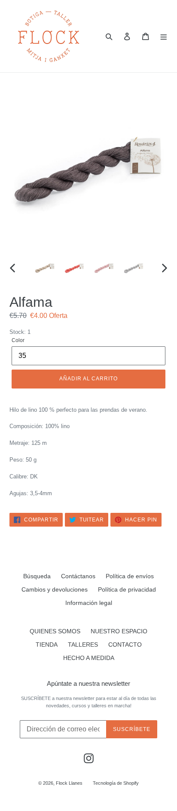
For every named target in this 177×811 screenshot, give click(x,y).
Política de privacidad (127, 589)
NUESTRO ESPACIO (119, 631)
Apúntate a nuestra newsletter (88, 683)
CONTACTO (125, 644)
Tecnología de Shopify (116, 783)
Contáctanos (78, 576)
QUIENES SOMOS (55, 631)
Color (18, 340)
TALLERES (83, 644)
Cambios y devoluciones (54, 589)
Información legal (88, 602)
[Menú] (164, 36)
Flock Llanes (69, 783)
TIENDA (47, 644)
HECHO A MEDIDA (88, 657)
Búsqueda (37, 576)
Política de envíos (130, 576)
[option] (45, 268)
